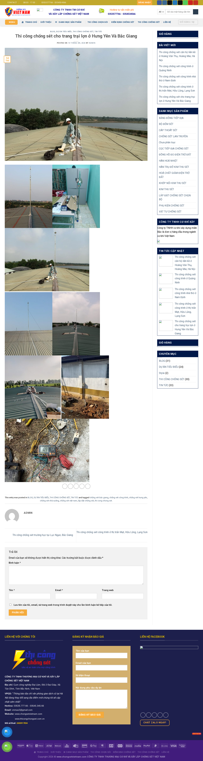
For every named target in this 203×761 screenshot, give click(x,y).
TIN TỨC (98, 32)
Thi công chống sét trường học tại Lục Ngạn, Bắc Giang (42, 535)
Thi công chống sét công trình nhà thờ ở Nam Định (177, 78)
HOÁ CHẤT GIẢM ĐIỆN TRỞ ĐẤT (174, 175)
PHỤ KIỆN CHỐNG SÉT (171, 205)
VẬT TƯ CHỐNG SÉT (170, 211)
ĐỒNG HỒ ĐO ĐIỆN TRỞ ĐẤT (175, 154)
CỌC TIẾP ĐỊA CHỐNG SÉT (174, 148)
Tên (12, 590)
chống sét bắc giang (99, 497)
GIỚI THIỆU (45, 22)
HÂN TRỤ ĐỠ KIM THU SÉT (174, 166)
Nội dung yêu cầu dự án (89, 687)
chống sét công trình (118, 497)
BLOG (52, 32)
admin (92, 43)
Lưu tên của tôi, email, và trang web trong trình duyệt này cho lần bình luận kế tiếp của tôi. (63, 605)
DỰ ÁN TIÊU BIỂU (64, 32)
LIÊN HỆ (167, 22)
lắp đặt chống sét (86, 500)
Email (59, 590)
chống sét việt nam (68, 500)
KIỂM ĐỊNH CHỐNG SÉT (122, 22)
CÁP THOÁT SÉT (168, 130)
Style (162, 373)
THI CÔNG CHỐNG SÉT (149, 22)
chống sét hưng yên (138, 497)
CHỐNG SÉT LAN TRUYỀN (173, 136)
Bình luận (15, 563)
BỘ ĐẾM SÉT (166, 124)
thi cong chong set (103, 500)
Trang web (108, 590)
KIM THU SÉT (166, 189)
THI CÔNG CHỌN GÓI (98, 22)
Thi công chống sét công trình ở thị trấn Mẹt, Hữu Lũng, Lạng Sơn (177, 88)
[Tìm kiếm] (195, 12)
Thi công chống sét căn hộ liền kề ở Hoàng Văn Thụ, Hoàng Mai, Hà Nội (177, 56)
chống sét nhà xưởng (49, 500)
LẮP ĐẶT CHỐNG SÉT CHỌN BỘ (175, 197)
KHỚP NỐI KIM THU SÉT (172, 183)
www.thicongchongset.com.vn (30, 718)
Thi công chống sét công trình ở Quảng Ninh (176, 68)
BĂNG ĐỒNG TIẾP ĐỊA (171, 118)
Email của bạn (83, 663)
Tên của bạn (82, 651)
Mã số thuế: (16, 723)
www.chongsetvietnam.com (28, 714)
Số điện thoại (83, 675)
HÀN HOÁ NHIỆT (168, 160)
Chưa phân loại (167, 142)
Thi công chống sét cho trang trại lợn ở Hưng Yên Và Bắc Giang (177, 98)
